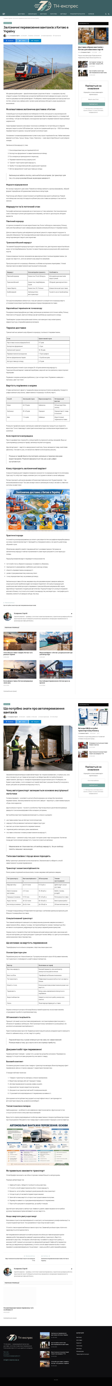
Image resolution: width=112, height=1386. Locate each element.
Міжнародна (32, 14)
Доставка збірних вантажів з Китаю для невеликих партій (90, 48)
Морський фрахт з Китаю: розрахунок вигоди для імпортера (56, 654)
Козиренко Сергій (14, 35)
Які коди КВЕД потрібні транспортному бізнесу (88, 729)
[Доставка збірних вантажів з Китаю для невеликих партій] (93, 36)
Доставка (21, 14)
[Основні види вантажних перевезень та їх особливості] (20, 1296)
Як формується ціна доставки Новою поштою (98, 744)
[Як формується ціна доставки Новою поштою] (83, 745)
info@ (11, 1360)
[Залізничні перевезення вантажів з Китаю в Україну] (38, 67)
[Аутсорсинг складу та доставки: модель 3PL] (83, 64)
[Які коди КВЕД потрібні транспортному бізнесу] (93, 717)
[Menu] (4, 14)
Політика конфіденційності (12, 1356)
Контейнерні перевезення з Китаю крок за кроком (55, 682)
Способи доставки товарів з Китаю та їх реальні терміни (18, 654)
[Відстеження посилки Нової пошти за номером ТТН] (83, 754)
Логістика (53, 14)
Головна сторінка (8, 18)
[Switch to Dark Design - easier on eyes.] (106, 14)
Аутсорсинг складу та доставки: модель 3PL (96, 63)
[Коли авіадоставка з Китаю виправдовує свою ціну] (20, 669)
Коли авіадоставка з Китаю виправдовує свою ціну (18, 682)
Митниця (63, 14)
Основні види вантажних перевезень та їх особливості (19, 1309)
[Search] (108, 14)
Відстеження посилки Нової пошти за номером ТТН (98, 752)
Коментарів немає (47, 35)
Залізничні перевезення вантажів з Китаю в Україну (59, 1334)
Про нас (6, 1352)
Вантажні (43, 14)
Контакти (6, 1354)
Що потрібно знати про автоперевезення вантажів (20, 605)
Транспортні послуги (77, 14)
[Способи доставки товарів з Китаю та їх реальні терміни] (20, 641)
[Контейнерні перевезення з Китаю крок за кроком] (56, 669)
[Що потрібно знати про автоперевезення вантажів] (83, 73)
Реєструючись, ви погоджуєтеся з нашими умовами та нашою (93, 110)
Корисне (91, 14)
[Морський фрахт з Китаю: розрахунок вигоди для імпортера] (56, 641)
